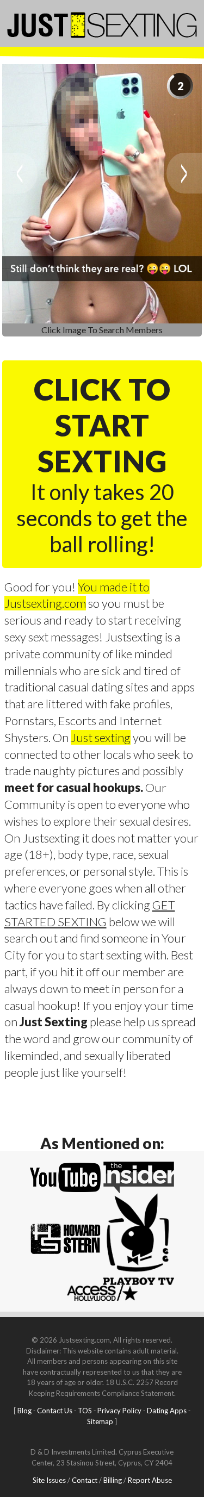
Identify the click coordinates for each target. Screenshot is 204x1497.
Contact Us (54, 1410)
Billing (112, 1480)
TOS (85, 1410)
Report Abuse (150, 1480)
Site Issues (49, 1480)
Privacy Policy (119, 1410)
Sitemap (100, 1421)
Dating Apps (167, 1410)
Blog (24, 1410)
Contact (84, 1480)
